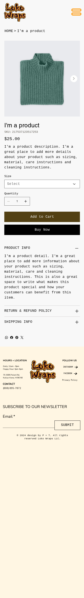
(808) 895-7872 (12, 388)
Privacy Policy (69, 380)
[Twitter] (22, 337)
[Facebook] (11, 337)
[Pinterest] (17, 337)
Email (9, 416)
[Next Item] (73, 78)
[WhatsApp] (6, 337)
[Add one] (25, 201)
